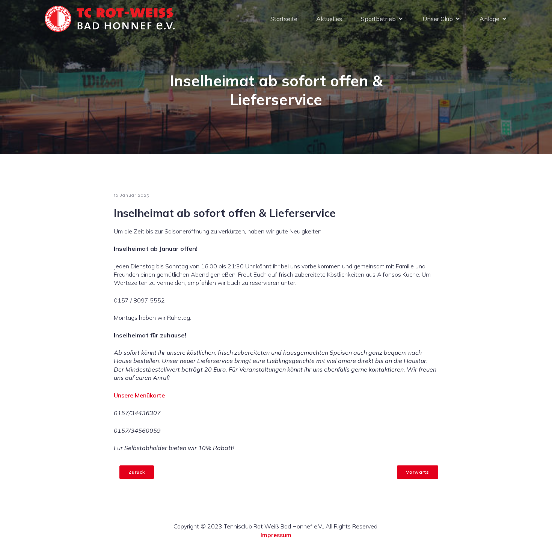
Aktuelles (329, 19)
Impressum (276, 535)
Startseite (283, 19)
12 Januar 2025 (131, 195)
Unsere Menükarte (139, 395)
